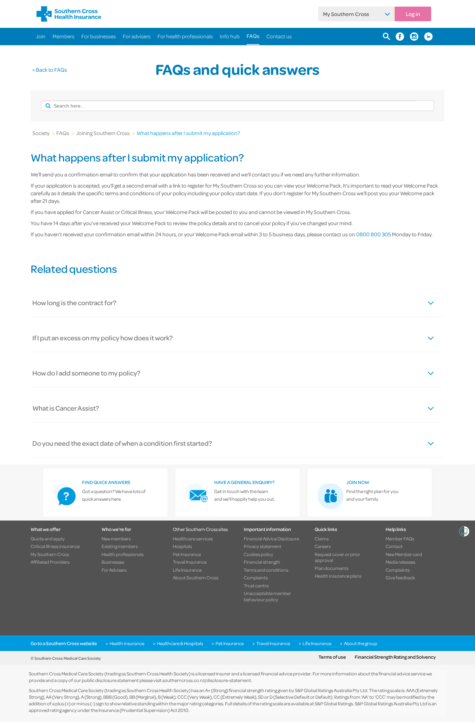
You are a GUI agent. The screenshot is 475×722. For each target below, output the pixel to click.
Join (41, 36)
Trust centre (256, 585)
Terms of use (332, 657)
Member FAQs (400, 538)
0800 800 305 (374, 234)
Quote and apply (48, 538)
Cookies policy (258, 554)
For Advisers (114, 570)
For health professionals (185, 36)
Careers (323, 546)
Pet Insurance (187, 554)
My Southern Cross (346, 14)
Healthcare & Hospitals (180, 643)
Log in (413, 14)
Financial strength (262, 562)
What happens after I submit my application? (188, 133)
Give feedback (400, 577)
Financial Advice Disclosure (271, 538)
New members (116, 538)
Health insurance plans (338, 576)
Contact (394, 546)
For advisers (137, 36)
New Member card (404, 554)
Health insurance (127, 643)
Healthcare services (193, 538)
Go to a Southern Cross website (64, 643)
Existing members (120, 546)
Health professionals (123, 554)
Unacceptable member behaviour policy (267, 596)
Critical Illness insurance (55, 546)
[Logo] (69, 14)
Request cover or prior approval (337, 557)
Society (40, 133)
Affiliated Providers (50, 562)
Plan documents (331, 568)
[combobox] (228, 106)
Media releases (400, 562)
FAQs (253, 36)
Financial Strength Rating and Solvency (395, 657)
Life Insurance (187, 570)
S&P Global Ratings (334, 703)
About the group (360, 643)
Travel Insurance (190, 562)
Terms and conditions (266, 570)
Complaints (256, 577)
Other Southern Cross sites (200, 529)
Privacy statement (262, 546)
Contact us (279, 36)
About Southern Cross (195, 577)
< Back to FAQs (49, 69)
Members (63, 36)
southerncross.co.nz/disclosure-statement (206, 680)
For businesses (98, 36)
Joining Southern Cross (103, 133)
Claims (322, 538)
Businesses (113, 562)
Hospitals (182, 546)
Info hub (230, 36)
